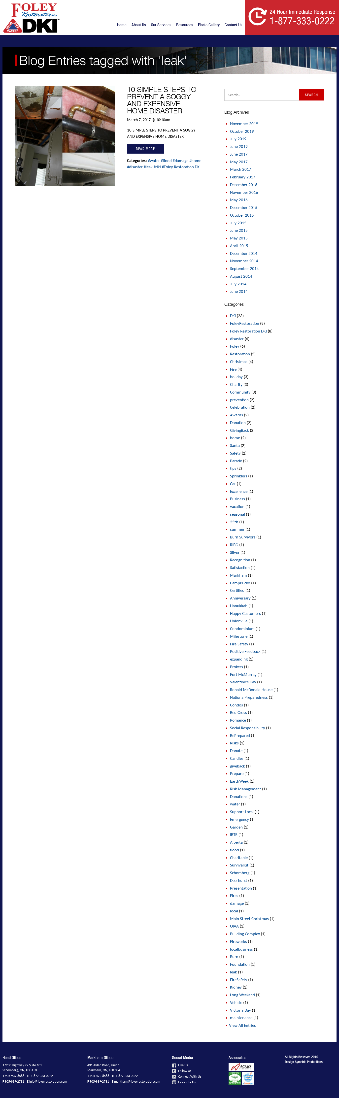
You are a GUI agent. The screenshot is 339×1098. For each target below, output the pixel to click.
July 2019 (238, 139)
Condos (236, 705)
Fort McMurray (243, 675)
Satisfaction (240, 568)
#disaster (135, 167)
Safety (235, 453)
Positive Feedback (245, 652)
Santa (235, 446)
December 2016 (243, 185)
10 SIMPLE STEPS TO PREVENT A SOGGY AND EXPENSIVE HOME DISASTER (161, 100)
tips (233, 468)
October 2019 (242, 132)
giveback (237, 766)
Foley (234, 346)
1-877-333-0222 (42, 1076)
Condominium (242, 629)
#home (195, 161)
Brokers (236, 667)
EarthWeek (239, 781)
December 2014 (243, 254)
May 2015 (239, 238)
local (234, 911)
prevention (239, 400)
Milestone (238, 636)
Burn (234, 957)
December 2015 (243, 208)
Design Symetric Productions (304, 1062)
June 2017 (239, 154)
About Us (139, 24)
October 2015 (242, 215)
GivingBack (239, 431)
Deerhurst (238, 881)
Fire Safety (239, 644)
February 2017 (242, 177)
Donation (238, 423)
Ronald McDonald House (251, 690)
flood (234, 850)
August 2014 (241, 276)
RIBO (234, 545)
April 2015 (239, 246)
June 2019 (239, 147)
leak (233, 972)
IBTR (233, 835)
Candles (236, 759)
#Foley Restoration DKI (181, 167)
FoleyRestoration (244, 324)
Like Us (182, 1065)
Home (122, 24)
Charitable (239, 858)
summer (237, 530)
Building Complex (245, 934)
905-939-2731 (14, 1081)
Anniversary (240, 598)
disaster (237, 339)
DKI (233, 316)
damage (237, 903)
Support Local (242, 812)
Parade (236, 461)
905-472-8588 (99, 1076)
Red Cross (238, 713)
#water (154, 161)
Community (240, 392)
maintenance (241, 1018)
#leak (149, 167)
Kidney (236, 987)
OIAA (234, 926)
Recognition (240, 560)
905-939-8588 (14, 1076)
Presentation (241, 888)
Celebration (240, 407)
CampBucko (240, 583)
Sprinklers (238, 476)
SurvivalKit (239, 865)
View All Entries (242, 1026)
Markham (238, 575)
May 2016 (239, 200)
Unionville (238, 621)
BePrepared (240, 736)
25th (234, 522)
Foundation (240, 965)
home (235, 438)
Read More (145, 149)
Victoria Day (240, 1010)
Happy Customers (245, 614)
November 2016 (244, 193)
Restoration (240, 354)
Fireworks (238, 942)
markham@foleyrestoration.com (137, 1081)
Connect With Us (189, 1076)
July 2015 (238, 223)
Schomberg (239, 873)
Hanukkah (238, 606)
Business (237, 499)
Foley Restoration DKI (248, 331)
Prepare (236, 774)
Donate (236, 751)
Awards (236, 415)
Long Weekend (242, 995)
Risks (234, 743)
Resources (184, 24)
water (235, 804)
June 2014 (239, 292)
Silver (234, 553)
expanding (239, 659)
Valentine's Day (243, 682)
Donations (238, 797)
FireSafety (238, 980)
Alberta (236, 842)
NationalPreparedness (249, 698)
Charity (236, 385)
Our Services (161, 24)
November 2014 (244, 261)
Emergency (239, 820)
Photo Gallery (209, 24)
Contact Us (233, 24)
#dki (158, 167)
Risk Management (245, 789)
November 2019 (244, 124)
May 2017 (239, 162)
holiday (236, 377)
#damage (181, 161)
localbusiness (241, 949)
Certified (237, 591)
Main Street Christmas (249, 919)
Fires (234, 896)
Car (233, 484)
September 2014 (244, 269)
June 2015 (239, 231)
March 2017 (240, 169)
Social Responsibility (247, 728)
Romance (238, 720)
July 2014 (238, 284)
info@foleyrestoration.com (48, 1081)
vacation (237, 507)
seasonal (237, 514)
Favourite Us (186, 1082)
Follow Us (184, 1071)
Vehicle (236, 1003)
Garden (236, 827)
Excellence (238, 492)
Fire (233, 369)
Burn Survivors (242, 537)
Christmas (238, 362)
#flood (167, 161)
